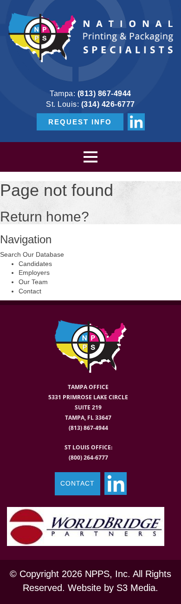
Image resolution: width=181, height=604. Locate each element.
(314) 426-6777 (108, 104)
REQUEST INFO (80, 122)
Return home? (44, 216)
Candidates (35, 263)
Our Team (33, 282)
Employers (34, 272)
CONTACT (77, 483)
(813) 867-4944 (104, 93)
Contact (30, 291)
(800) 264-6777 (88, 457)
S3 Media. (137, 588)
